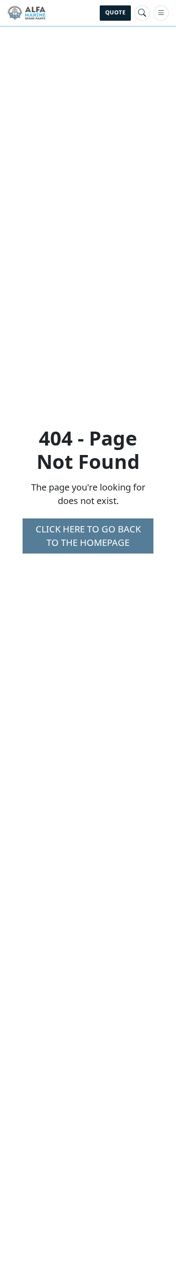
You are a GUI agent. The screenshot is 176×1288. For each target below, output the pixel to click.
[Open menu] (161, 13)
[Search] (142, 13)
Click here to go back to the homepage (88, 536)
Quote (115, 12)
